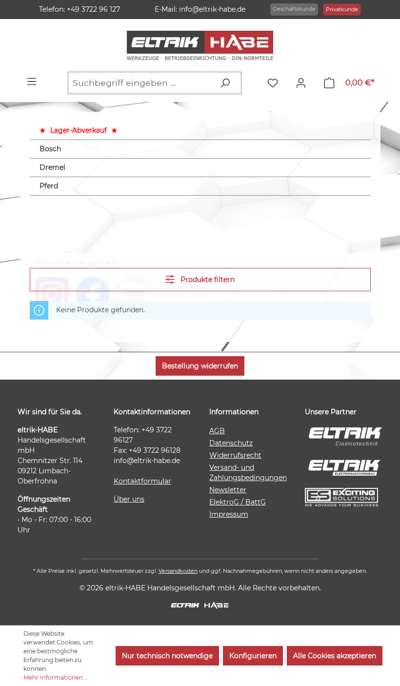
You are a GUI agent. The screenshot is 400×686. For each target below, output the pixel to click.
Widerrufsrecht (235, 455)
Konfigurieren (253, 655)
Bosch (50, 148)
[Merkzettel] (275, 83)
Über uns (129, 499)
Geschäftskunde (294, 8)
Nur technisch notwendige (167, 655)
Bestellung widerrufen (200, 366)
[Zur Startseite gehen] (200, 45)
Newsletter (227, 489)
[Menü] (34, 81)
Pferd (49, 186)
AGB (217, 430)
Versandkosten (178, 570)
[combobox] (141, 83)
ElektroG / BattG (237, 502)
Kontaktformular (142, 481)
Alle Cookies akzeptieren (334, 655)
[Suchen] (227, 83)
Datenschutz (231, 443)
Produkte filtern (207, 279)
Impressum (228, 514)
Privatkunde (342, 9)
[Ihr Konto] (303, 83)
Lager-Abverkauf (79, 130)
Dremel (52, 167)
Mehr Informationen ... (56, 677)
